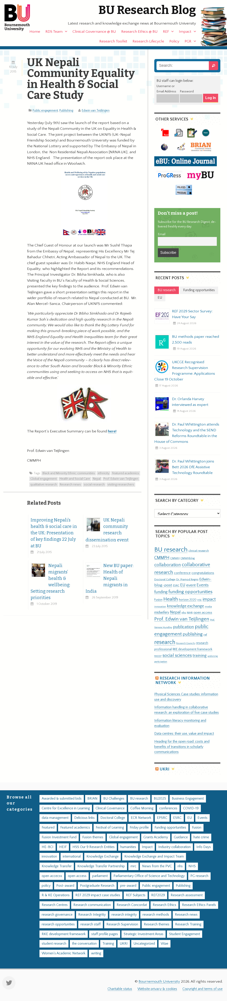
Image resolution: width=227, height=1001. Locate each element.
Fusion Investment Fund (59, 837)
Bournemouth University (21, 17)
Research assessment (187, 895)
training (200, 655)
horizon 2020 (187, 600)
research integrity (124, 915)
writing (96, 953)
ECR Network (141, 818)
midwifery (161, 612)
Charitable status (120, 989)
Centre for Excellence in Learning (66, 808)
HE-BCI (47, 847)
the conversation (84, 944)
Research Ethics (164, 905)
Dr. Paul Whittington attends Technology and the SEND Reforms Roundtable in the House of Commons (186, 433)
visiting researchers (121, 484)
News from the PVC (157, 866)
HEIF (63, 847)
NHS (192, 866)
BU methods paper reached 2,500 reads (195, 339)
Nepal (97, 479)
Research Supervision (122, 924)
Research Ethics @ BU (139, 31)
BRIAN (92, 798)
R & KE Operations (56, 895)
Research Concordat (132, 905)
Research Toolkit (113, 41)
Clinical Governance (110, 808)
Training (108, 944)
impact (209, 599)
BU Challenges (113, 798)
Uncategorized (144, 944)
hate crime (201, 837)
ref (205, 634)
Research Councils (185, 643)
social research (94, 484)
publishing (193, 634)
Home (34, 31)
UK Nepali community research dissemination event (107, 530)
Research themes (156, 924)
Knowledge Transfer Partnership (101, 866)
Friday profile (139, 827)
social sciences (177, 655)
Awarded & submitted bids (62, 798)
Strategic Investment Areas (143, 934)
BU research (171, 549)
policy (46, 886)
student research (54, 944)
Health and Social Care (75, 479)
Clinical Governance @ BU (94, 31)
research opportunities (58, 924)
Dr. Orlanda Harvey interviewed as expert (190, 402)
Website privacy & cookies (157, 989)
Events (203, 585)
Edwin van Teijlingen (96, 110)
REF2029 (158, 895)
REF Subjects (135, 895)
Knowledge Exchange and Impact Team (154, 856)
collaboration (167, 564)
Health (170, 599)
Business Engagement (188, 798)
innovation (160, 606)
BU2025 (160, 798)
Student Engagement (184, 934)
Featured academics (125, 473)
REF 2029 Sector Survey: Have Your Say (192, 314)
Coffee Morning (141, 808)
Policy (174, 41)
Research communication (92, 905)
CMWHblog (187, 558)
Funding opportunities (170, 827)
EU (182, 585)
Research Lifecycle (148, 41)
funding (161, 592)
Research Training (188, 924)
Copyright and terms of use (202, 989)
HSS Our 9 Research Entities (93, 847)
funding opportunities (190, 591)
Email (161, 234)
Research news (70, 484)
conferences (168, 808)
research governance (57, 915)
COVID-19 (191, 808)
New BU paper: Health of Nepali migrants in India (109, 578)
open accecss (52, 876)
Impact (185, 31)
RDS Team (54, 31)
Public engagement (45, 110)
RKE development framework (192, 649)
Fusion (158, 600)
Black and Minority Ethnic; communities (69, 473)
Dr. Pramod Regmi (187, 579)
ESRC (176, 585)
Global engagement (43, 479)
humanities (128, 847)
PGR (188, 41)
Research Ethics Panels (199, 905)
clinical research (198, 550)
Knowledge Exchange (102, 856)
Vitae (164, 944)
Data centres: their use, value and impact (184, 733)
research (164, 642)
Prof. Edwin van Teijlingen (121, 479)
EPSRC (162, 818)
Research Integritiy (92, 915)
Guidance (181, 837)
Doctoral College (164, 579)
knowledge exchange (185, 606)
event (191, 585)
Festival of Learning (110, 827)
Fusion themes (92, 837)
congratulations (203, 573)
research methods (156, 915)
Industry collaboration (174, 847)
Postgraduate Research (97, 886)
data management (55, 818)
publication (183, 626)
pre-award (128, 886)
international (72, 856)
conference (182, 573)
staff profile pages (104, 934)
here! (112, 431)
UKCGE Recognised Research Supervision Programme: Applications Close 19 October (184, 371)
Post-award (65, 886)
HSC (199, 600)
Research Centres (55, 905)
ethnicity (103, 473)
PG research (199, 876)
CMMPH (161, 557)
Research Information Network (182, 680)
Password (187, 91)
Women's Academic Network (63, 953)
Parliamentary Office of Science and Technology (149, 876)
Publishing (66, 110)
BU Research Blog (147, 10)
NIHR (190, 612)
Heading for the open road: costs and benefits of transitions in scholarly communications (181, 747)
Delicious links (84, 818)
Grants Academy (155, 837)
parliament (100, 876)
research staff (90, 924)
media (208, 606)
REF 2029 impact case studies (97, 895)
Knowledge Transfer (57, 866)
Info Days (203, 847)
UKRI (164, 769)
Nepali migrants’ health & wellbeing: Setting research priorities (50, 581)
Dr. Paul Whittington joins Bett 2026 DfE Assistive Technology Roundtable (193, 467)
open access (203, 612)
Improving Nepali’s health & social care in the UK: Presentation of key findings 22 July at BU (54, 533)
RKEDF (158, 656)
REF (166, 31)
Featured (48, 827)
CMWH (175, 558)
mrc (133, 866)
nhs (184, 612)
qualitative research (43, 484)
